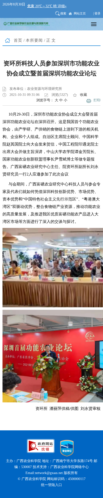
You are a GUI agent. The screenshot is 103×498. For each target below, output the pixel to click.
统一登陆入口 (51, 485)
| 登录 (96, 13)
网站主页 (80, 13)
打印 (97, 100)
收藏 (83, 95)
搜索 (63, 13)
